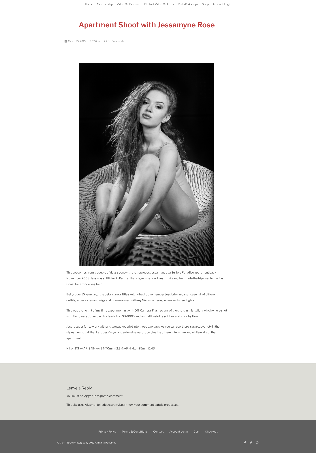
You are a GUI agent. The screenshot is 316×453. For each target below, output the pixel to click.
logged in (90, 396)
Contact (158, 431)
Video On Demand (128, 4)
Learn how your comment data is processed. (149, 404)
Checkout (211, 431)
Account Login (222, 4)
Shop (205, 4)
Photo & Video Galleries (159, 4)
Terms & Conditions (135, 431)
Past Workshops (188, 4)
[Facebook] (245, 442)
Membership (105, 4)
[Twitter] (251, 442)
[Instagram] (257, 442)
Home (89, 4)
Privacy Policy (107, 431)
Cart (196, 431)
